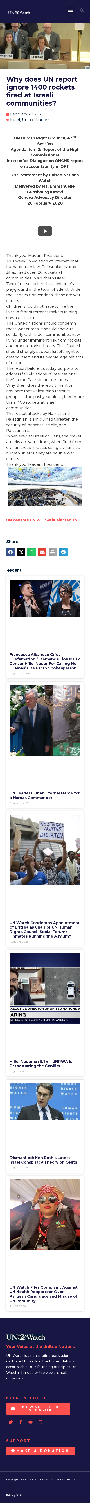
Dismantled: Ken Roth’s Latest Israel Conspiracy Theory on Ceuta (43, 1160)
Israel (15, 120)
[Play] (45, 231)
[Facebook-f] (20, 1422)
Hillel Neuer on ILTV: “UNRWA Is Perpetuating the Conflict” (41, 1063)
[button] (71, 10)
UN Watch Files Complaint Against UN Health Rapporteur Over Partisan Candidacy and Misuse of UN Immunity (44, 1294)
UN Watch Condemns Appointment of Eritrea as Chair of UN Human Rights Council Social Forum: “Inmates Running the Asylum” (45, 930)
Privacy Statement (17, 1495)
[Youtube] (30, 1422)
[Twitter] (10, 1422)
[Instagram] (40, 1422)
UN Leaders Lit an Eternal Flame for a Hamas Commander (45, 795)
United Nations (36, 120)
